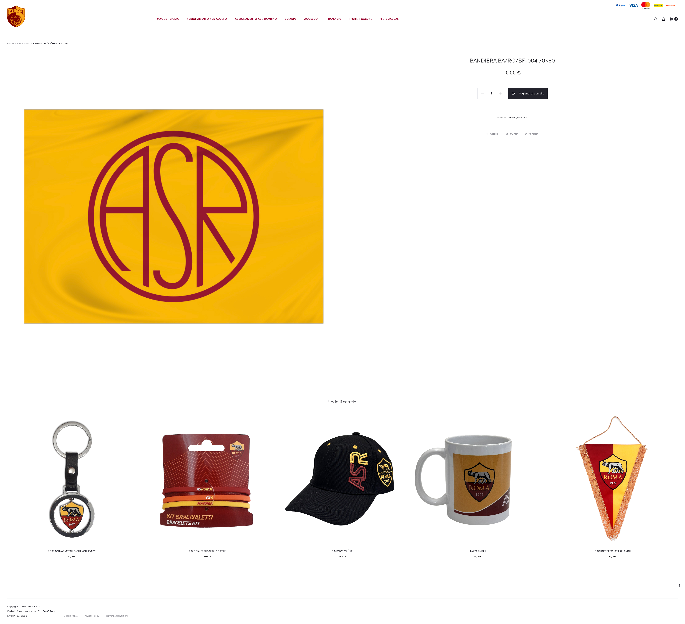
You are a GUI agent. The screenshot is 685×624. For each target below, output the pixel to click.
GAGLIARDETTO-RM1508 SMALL (613, 551)
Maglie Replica (168, 19)
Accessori (312, 19)
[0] (671, 19)
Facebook (495, 134)
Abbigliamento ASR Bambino (256, 19)
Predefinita (23, 43)
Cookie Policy (71, 615)
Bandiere (334, 19)
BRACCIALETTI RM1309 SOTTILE (207, 551)
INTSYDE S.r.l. (33, 606)
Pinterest (533, 134)
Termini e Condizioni (117, 615)
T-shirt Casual (360, 19)
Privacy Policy (92, 615)
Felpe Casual (389, 19)
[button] (482, 93)
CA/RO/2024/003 (342, 551)
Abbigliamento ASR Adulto (207, 19)
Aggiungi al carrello (531, 93)
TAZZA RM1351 (478, 551)
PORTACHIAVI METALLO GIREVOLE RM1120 (72, 551)
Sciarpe (290, 19)
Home (10, 43)
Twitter (514, 134)
